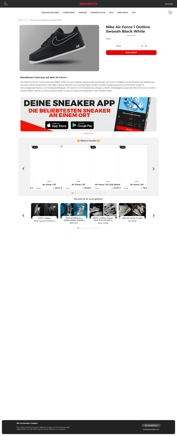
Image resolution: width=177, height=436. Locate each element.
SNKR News (122, 12)
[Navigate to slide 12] (104, 193)
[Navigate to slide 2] (75, 193)
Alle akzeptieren (151, 425)
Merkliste (169, 4)
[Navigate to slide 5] (84, 193)
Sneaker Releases (50, 12)
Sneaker (83, 12)
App (133, 12)
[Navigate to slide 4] (81, 193)
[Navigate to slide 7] (89, 193)
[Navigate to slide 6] (87, 193)
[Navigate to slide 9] (95, 193)
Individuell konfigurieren (151, 429)
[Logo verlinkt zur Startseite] (88, 4)
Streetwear (69, 12)
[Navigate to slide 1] (72, 193)
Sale (111, 12)
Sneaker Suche (98, 12)
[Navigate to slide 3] (78, 193)
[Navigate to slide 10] (98, 193)
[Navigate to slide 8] (92, 193)
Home (20, 20)
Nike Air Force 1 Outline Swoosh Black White (46, 20)
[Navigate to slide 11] (101, 193)
